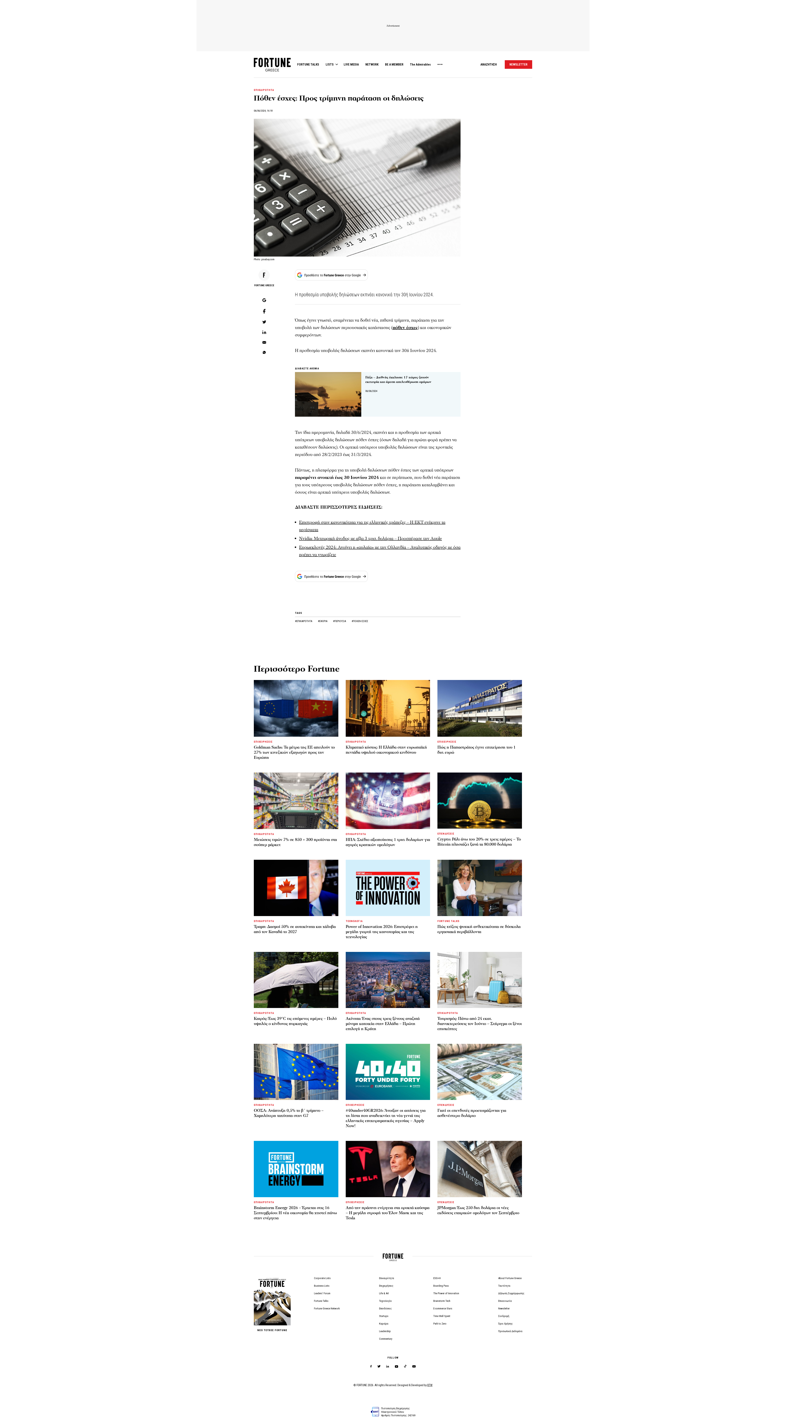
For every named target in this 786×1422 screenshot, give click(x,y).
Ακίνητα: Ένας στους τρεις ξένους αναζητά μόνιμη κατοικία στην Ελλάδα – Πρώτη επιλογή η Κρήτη (383, 1024)
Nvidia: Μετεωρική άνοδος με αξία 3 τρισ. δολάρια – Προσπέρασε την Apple (370, 539)
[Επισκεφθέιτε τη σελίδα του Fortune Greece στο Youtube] (396, 1367)
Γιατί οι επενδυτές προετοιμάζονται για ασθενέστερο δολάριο (471, 1113)
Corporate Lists (322, 1278)
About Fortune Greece (510, 1278)
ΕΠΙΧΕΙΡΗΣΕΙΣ (263, 741)
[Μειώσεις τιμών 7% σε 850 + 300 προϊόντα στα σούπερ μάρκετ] (296, 801)
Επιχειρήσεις (386, 1285)
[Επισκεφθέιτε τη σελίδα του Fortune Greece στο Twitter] (379, 1366)
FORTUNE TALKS (308, 64)
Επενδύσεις (385, 1308)
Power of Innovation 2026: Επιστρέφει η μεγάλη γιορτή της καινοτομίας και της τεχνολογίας (382, 932)
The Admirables (420, 64)
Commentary (385, 1338)
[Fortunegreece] (272, 70)
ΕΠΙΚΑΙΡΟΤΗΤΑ (264, 90)
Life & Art (384, 1293)
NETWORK (371, 64)
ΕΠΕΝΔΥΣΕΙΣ (445, 833)
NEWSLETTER (518, 64)
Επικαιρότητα (386, 1278)
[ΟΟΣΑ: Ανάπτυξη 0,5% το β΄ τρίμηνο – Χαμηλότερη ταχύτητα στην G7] (296, 1072)
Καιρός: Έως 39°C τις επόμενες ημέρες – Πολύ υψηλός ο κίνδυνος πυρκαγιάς (295, 1021)
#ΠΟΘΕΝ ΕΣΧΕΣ (360, 621)
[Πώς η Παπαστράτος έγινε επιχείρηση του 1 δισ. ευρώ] (479, 708)
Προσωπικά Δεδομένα (510, 1331)
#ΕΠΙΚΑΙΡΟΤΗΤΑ (304, 621)
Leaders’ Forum (322, 1293)
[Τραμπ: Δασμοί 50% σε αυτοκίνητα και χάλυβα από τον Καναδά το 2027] (296, 888)
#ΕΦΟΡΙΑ (323, 621)
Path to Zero (439, 1323)
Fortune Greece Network (327, 1308)
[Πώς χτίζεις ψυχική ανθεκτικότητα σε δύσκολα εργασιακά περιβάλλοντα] (479, 888)
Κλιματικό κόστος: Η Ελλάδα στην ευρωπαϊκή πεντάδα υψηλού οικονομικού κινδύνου (386, 750)
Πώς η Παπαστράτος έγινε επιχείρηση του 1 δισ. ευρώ (476, 750)
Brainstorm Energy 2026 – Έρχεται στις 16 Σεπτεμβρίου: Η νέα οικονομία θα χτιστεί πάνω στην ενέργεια (295, 1213)
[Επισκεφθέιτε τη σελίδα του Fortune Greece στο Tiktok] (405, 1366)
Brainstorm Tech (441, 1300)
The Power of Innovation (446, 1293)
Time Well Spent (441, 1316)
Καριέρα (383, 1323)
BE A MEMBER (394, 64)
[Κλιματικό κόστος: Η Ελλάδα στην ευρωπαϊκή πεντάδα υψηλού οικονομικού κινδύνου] (388, 708)
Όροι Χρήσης (505, 1323)
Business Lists (321, 1285)
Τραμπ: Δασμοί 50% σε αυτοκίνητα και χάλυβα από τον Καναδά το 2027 (295, 929)
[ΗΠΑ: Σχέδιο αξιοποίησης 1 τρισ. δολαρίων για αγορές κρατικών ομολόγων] (388, 801)
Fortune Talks (321, 1300)
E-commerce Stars (442, 1308)
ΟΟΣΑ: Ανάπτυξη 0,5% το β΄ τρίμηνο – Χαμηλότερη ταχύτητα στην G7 (289, 1113)
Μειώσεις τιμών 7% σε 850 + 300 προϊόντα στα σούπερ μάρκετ (295, 842)
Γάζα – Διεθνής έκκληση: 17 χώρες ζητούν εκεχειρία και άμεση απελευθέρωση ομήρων (398, 379)
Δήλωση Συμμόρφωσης (511, 1293)
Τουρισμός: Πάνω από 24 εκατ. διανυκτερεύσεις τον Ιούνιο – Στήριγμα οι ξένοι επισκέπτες (479, 1024)
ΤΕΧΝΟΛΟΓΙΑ (354, 921)
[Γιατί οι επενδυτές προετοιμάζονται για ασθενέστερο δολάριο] (479, 1072)
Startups (383, 1316)
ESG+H (437, 1278)
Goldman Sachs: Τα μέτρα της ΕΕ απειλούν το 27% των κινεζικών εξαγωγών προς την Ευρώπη (294, 752)
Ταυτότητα (504, 1285)
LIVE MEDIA (351, 64)
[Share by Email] (264, 343)
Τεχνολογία (385, 1300)
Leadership (385, 1331)
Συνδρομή (503, 1316)
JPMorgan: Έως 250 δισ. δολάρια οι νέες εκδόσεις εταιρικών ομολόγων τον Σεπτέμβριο (478, 1210)
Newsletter (504, 1308)
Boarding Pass (441, 1285)
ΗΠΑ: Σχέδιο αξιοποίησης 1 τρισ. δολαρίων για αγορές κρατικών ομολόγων (388, 842)
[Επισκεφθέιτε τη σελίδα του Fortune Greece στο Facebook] (371, 1366)
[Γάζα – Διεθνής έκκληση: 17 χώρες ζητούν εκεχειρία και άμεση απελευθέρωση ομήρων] (328, 394)
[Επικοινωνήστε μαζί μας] (414, 1366)
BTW (430, 1385)
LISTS (330, 64)
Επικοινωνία (505, 1300)
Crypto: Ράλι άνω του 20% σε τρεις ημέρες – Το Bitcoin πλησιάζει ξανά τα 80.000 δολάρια (479, 842)
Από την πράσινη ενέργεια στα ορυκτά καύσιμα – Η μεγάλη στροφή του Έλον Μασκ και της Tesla (387, 1213)
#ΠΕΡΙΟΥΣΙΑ (340, 621)
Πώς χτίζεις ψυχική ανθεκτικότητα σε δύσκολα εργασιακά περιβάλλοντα (479, 929)
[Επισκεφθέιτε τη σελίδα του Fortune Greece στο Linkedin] (387, 1366)
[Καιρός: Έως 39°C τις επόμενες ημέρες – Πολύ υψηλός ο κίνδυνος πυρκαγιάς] (296, 980)
